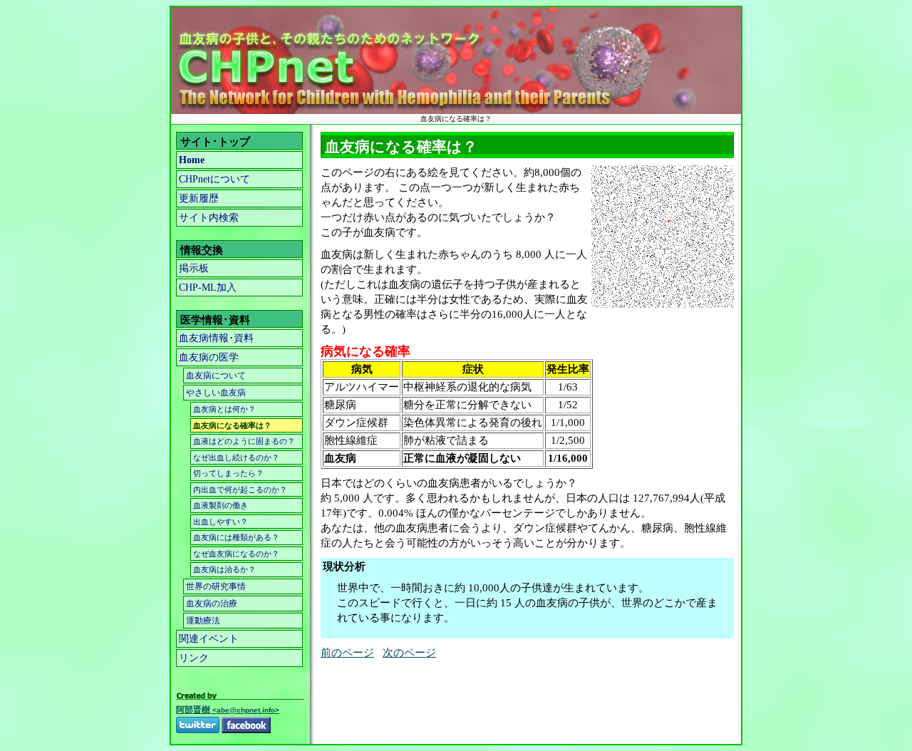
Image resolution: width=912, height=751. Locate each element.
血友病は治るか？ (224, 569)
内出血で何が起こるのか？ (240, 489)
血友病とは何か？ (224, 409)
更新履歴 (199, 198)
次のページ (409, 652)
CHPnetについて (214, 179)
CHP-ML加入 (208, 287)
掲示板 (194, 268)
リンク (194, 658)
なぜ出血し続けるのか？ (236, 457)
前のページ (347, 652)
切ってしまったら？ (228, 473)
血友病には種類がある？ (236, 537)
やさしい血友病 (216, 393)
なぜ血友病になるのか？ (236, 553)
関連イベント (209, 638)
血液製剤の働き (220, 505)
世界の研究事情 (216, 586)
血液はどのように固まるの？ (244, 441)
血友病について (216, 375)
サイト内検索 (209, 217)
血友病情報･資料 (216, 338)
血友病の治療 (211, 603)
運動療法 (203, 621)
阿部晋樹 (227, 710)
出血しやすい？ (220, 521)
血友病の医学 (209, 357)
